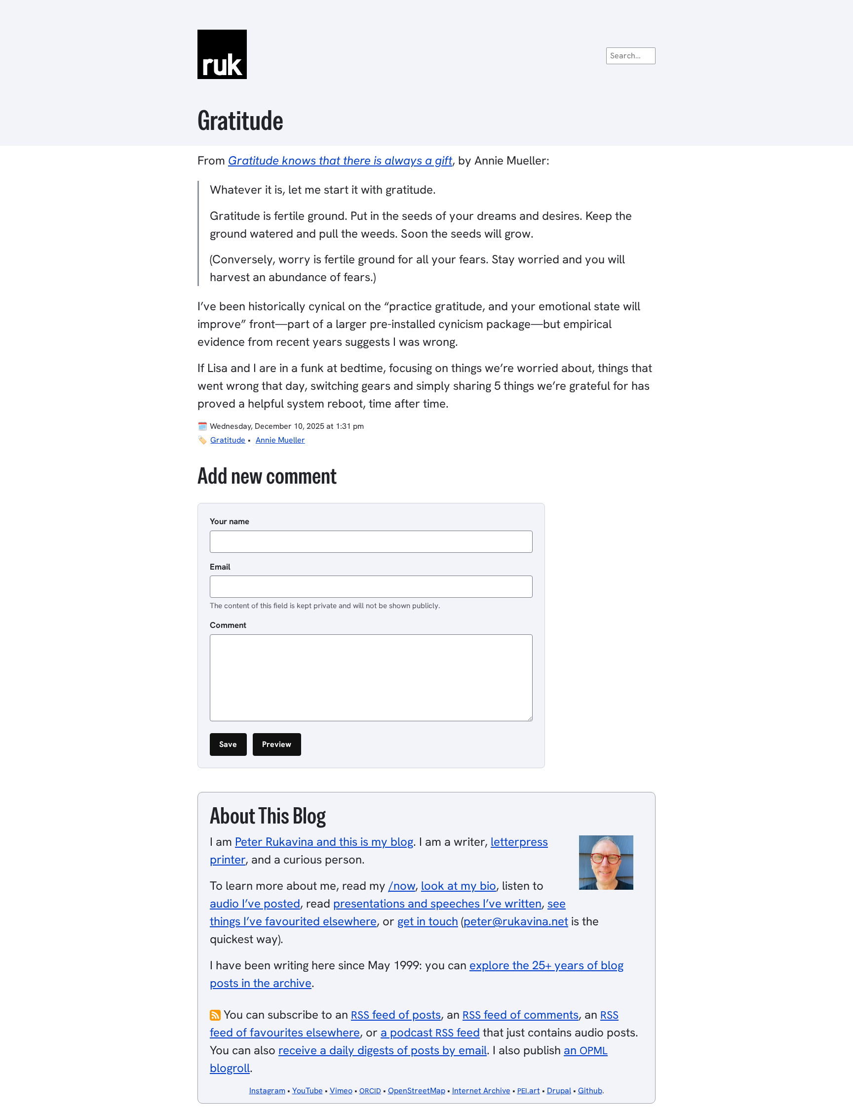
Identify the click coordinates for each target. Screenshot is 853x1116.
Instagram (267, 1090)
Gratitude (227, 440)
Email (220, 566)
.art (528, 1090)
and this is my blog (324, 841)
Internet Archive (481, 1090)
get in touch (427, 921)
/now (401, 885)
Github (590, 1090)
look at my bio (458, 885)
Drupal (559, 1090)
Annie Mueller (280, 440)
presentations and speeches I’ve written (437, 903)
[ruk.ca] (426, 54)
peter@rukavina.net (516, 921)
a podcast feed (430, 1032)
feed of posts (396, 1014)
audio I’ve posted (255, 903)
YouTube (307, 1090)
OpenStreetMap (416, 1090)
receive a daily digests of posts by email (382, 1050)
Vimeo (341, 1090)
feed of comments (521, 1014)
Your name (229, 521)
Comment (228, 625)
